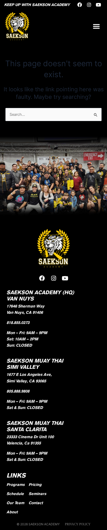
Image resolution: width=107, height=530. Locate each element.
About (12, 511)
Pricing (35, 484)
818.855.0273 (17, 322)
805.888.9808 (17, 391)
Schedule (15, 493)
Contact (36, 502)
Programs (15, 484)
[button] (96, 26)
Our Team (15, 502)
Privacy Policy (78, 524)
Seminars (37, 493)
